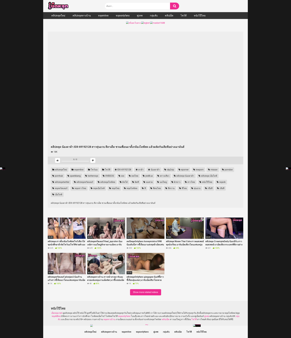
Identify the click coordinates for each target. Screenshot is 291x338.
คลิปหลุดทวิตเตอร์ (84, 182)
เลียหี (221, 188)
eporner (185, 169)
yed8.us (149, 176)
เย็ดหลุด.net (56, 313)
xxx (122, 176)
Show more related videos (145, 292)
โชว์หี (184, 15)
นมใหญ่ (163, 182)
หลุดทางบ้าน (109, 319)
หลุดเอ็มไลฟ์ (99, 188)
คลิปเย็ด (169, 15)
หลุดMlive (56, 316)
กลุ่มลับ (154, 15)
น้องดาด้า (155, 169)
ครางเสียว (164, 176)
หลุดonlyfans (123, 15)
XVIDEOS (109, 176)
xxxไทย (134, 176)
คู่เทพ (140, 15)
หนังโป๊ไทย (200, 15)
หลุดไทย (115, 188)
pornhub (58, 176)
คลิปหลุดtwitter (61, 182)
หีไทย (184, 188)
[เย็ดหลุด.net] (58, 6)
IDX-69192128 (124, 169)
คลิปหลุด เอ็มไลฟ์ (209, 176)
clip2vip (170, 169)
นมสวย (149, 182)
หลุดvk (222, 182)
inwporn (199, 169)
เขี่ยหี (209, 188)
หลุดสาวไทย (80, 188)
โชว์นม (94, 169)
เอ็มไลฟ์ (58, 194)
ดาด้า (141, 169)
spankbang (75, 176)
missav (213, 169)
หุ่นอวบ (197, 188)
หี (145, 188)
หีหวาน (171, 188)
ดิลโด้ (125, 182)
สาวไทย (191, 182)
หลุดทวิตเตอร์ (60, 188)
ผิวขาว (177, 182)
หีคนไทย (156, 188)
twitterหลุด (92, 176)
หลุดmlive (103, 15)
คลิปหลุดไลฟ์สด (107, 182)
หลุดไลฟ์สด (131, 188)
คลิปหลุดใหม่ (58, 15)
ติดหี (136, 182)
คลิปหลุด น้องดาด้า (185, 176)
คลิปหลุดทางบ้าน (82, 15)
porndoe (228, 169)
